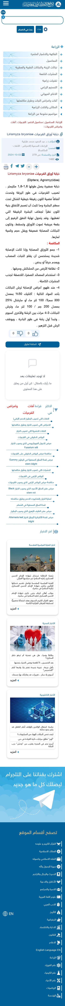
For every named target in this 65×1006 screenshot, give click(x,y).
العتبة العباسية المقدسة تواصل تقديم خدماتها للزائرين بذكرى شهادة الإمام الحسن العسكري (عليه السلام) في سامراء (32, 586)
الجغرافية (51, 919)
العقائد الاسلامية (47, 851)
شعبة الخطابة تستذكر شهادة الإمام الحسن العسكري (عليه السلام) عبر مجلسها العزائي (32, 577)
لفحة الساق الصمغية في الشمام (31, 505)
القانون (52, 935)
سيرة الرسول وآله (47, 866)
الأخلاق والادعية (48, 881)
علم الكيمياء (50, 973)
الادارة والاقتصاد (48, 927)
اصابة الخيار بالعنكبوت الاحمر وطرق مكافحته (31, 499)
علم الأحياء (51, 980)
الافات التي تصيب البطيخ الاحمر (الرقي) (31, 419)
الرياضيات (51, 988)
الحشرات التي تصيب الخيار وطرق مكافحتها (31, 470)
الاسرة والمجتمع (48, 889)
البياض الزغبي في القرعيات (31, 476)
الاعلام (52, 942)
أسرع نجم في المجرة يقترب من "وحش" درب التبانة (32, 745)
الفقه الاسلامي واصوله (44, 859)
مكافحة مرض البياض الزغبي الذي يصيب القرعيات (31, 482)
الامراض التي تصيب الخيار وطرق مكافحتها (31, 425)
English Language (46, 950)
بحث (39, 29)
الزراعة (55, 47)
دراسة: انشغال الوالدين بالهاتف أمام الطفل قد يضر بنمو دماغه (32, 728)
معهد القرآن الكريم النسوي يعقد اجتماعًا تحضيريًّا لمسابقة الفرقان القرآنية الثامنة (32, 602)
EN (3, 12)
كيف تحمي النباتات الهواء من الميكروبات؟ (35, 734)
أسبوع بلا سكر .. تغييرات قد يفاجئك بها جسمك (32, 675)
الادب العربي (50, 904)
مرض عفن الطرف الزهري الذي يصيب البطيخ (31, 511)
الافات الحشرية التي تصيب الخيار (31, 431)
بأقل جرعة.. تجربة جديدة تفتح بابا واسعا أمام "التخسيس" (32, 669)
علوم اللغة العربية (47, 897)
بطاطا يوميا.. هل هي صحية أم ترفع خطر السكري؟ (32, 656)
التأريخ (53, 912)
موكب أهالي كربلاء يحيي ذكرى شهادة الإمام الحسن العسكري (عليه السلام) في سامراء (32, 594)
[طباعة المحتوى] (6, 167)
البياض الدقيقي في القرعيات (31, 437)
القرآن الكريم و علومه (45, 844)
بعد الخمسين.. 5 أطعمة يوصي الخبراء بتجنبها (33, 662)
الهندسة (52, 995)
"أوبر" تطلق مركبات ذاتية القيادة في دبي (35, 739)
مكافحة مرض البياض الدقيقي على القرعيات (31, 453)
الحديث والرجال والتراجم (44, 874)
